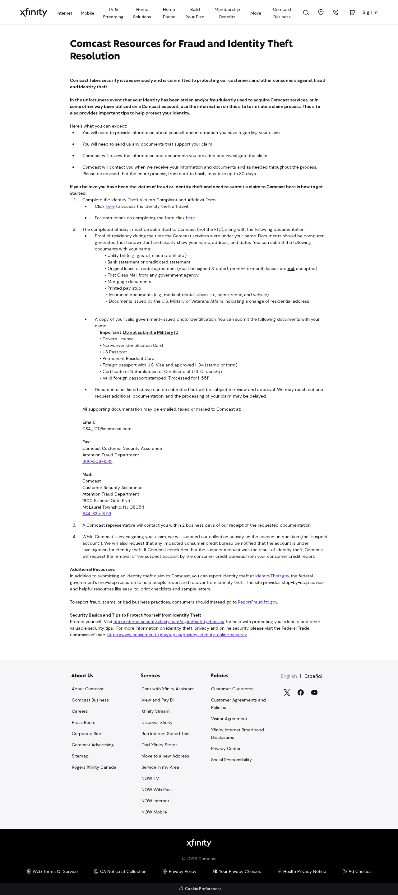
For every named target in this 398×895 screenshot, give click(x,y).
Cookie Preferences (203, 889)
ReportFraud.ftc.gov (257, 602)
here (110, 206)
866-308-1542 (97, 461)
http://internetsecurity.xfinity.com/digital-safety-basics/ (168, 621)
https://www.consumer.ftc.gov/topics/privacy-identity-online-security (177, 634)
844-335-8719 (96, 513)
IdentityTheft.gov (272, 576)
